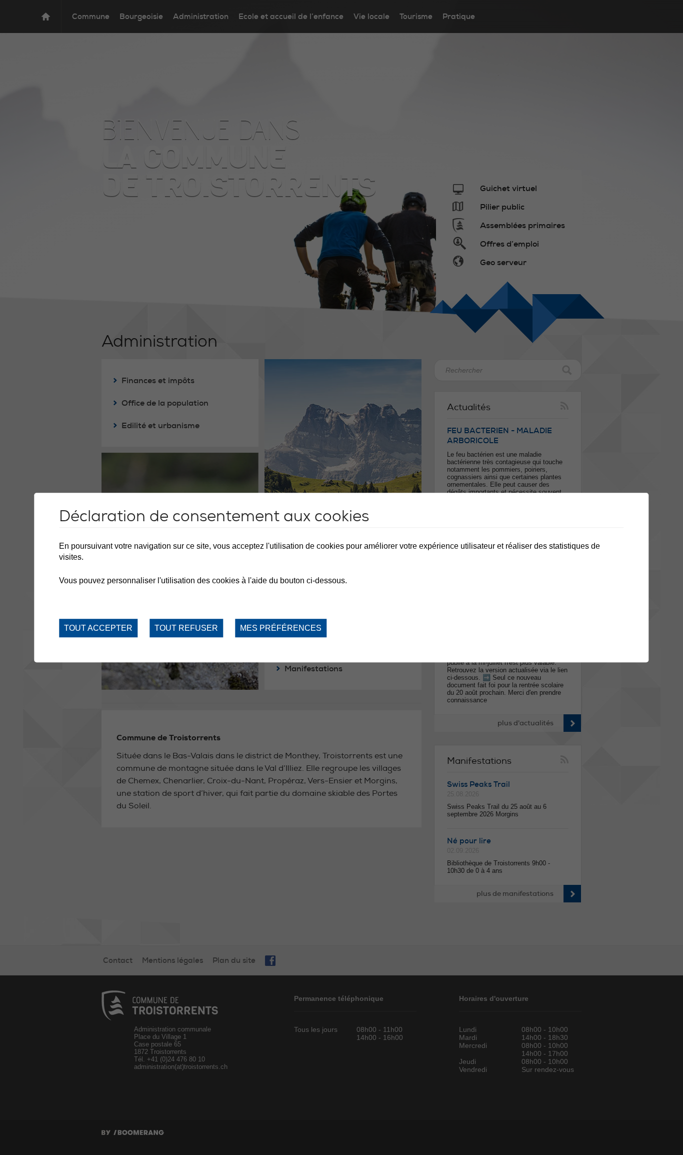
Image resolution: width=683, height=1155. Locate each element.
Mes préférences (281, 628)
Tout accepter (98, 628)
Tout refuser (186, 628)
